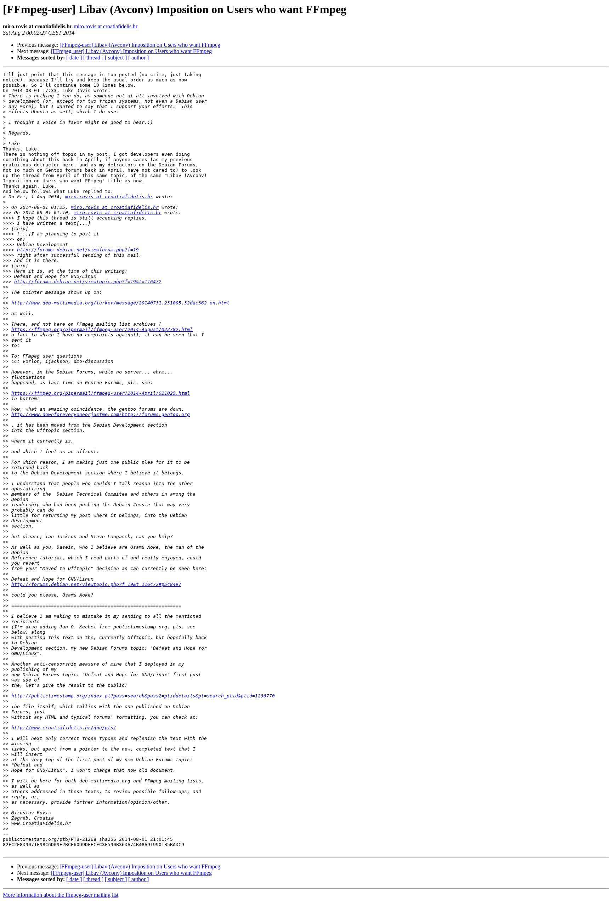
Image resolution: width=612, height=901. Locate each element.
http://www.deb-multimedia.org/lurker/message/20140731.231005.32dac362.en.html (120, 303)
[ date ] (74, 58)
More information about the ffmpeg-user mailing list (60, 895)
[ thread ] (93, 58)
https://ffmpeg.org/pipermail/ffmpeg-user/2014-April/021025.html (100, 393)
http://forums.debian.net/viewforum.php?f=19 (78, 249)
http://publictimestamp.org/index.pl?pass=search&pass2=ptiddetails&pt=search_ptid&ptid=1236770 (143, 695)
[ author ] (138, 58)
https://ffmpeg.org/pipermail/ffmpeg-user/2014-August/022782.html (102, 329)
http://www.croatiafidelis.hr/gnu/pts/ (63, 727)
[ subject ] (116, 58)
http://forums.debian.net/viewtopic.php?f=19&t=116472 (88, 281)
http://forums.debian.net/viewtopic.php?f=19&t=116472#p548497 (96, 584)
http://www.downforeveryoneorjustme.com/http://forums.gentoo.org (100, 414)
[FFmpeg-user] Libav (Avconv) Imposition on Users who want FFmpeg (140, 45)
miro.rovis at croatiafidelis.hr (105, 26)
